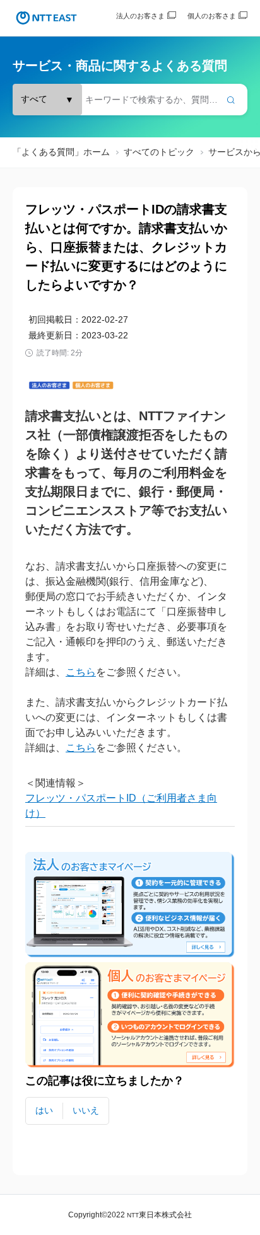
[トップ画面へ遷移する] (46, 18)
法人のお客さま (140, 16)
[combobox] (130, 99)
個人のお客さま (211, 16)
